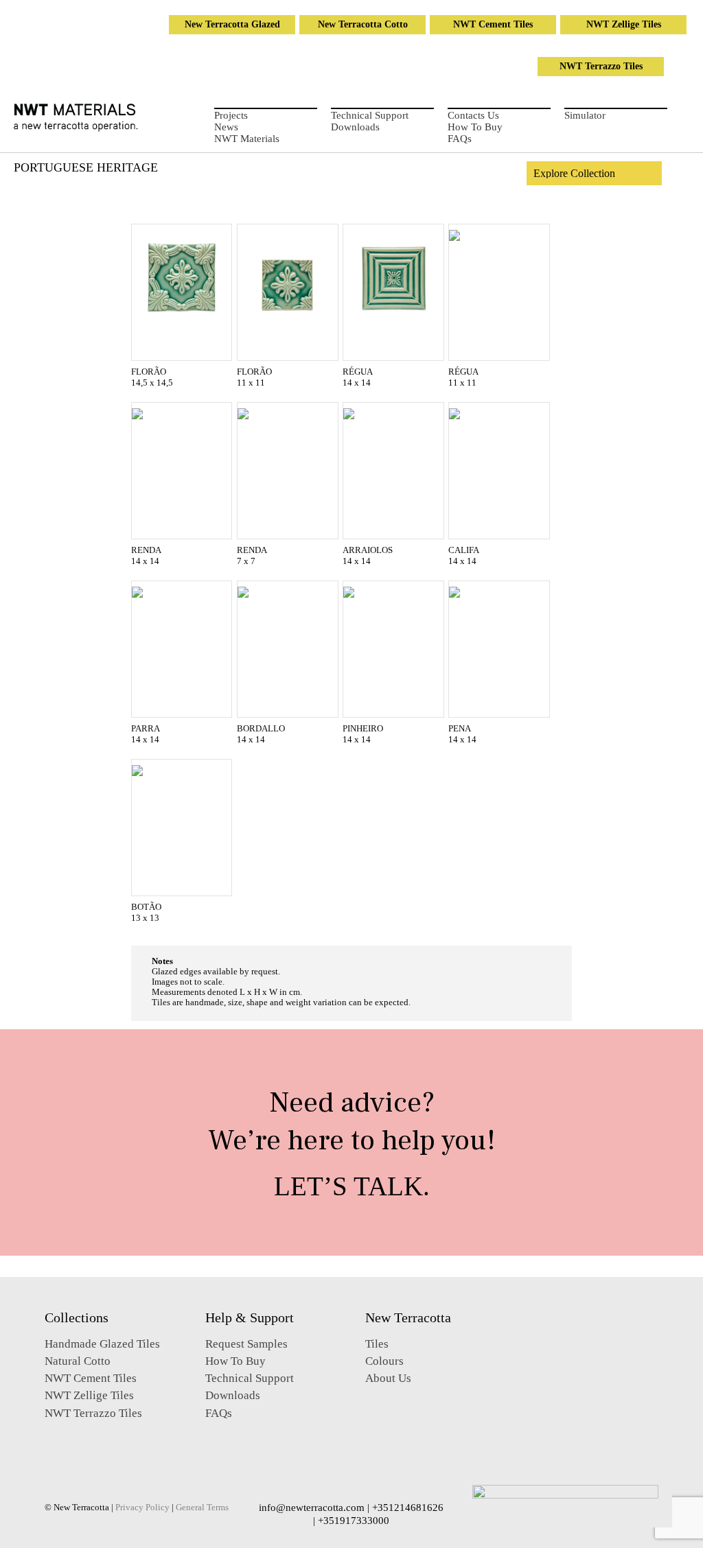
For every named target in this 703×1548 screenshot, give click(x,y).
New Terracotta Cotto (363, 24)
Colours (384, 1361)
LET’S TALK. (352, 1186)
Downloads (355, 126)
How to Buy (475, 126)
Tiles (377, 1343)
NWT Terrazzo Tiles (601, 66)
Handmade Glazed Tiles (102, 1343)
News (226, 126)
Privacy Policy (142, 1507)
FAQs (460, 138)
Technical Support (369, 115)
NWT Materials (246, 138)
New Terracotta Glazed (232, 24)
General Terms (202, 1507)
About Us (388, 1378)
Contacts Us (473, 115)
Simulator (585, 115)
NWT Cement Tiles (493, 24)
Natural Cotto (78, 1361)
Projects (231, 115)
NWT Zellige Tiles (623, 24)
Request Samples (246, 1343)
